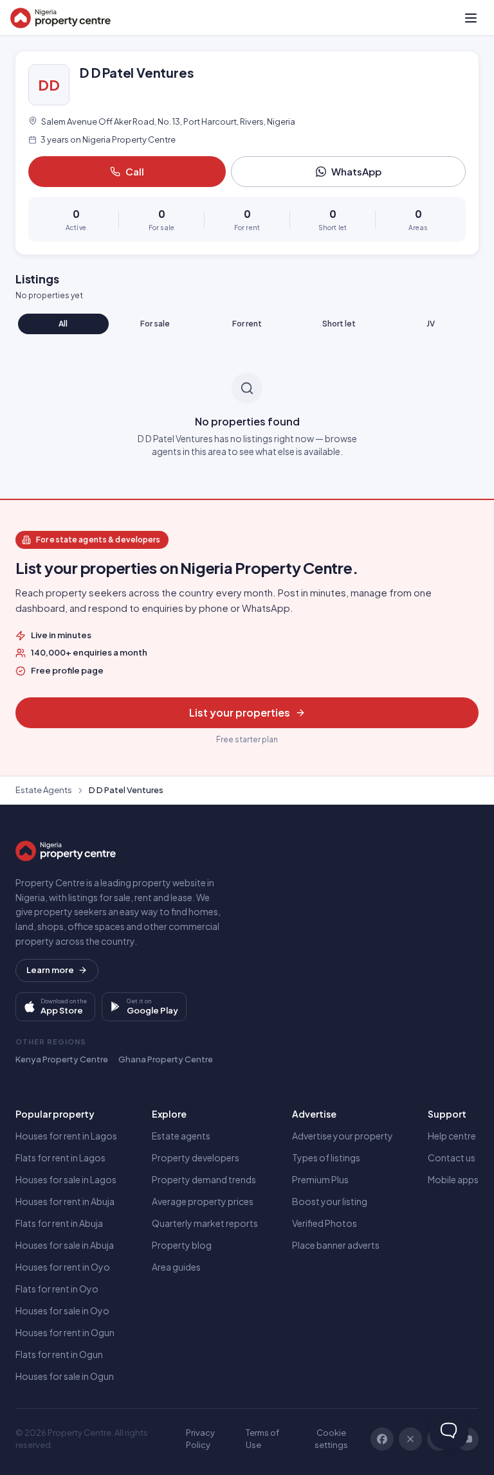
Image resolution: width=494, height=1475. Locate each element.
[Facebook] (382, 1439)
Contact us (451, 1157)
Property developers (195, 1157)
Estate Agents (43, 790)
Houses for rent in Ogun (64, 1332)
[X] (410, 1439)
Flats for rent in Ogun (59, 1354)
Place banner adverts (336, 1245)
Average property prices (202, 1201)
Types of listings (326, 1157)
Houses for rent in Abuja (64, 1201)
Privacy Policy (200, 1439)
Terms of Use (262, 1439)
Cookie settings (331, 1439)
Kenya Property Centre (61, 1059)
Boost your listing (329, 1201)
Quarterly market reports (205, 1223)
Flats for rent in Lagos (60, 1157)
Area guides (176, 1267)
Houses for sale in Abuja (64, 1245)
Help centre (452, 1135)
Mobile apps (453, 1179)
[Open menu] (471, 18)
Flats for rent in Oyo (56, 1288)
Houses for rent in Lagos (66, 1135)
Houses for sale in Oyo (62, 1310)
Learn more (50, 970)
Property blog (182, 1245)
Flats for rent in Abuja (59, 1223)
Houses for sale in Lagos (65, 1179)
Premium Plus (320, 1179)
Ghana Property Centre (165, 1059)
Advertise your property (342, 1135)
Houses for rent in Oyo (62, 1267)
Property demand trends (204, 1179)
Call (134, 171)
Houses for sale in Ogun (64, 1376)
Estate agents (181, 1135)
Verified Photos (324, 1223)
